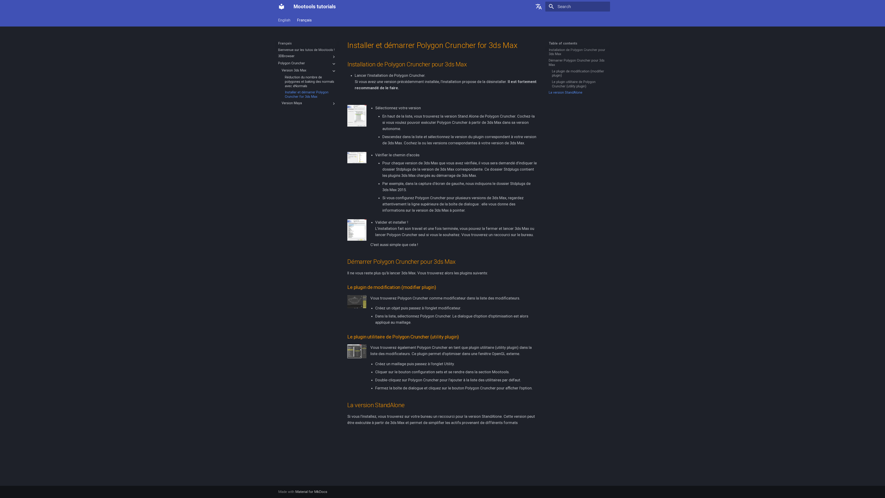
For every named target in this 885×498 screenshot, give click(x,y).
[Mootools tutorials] (281, 6)
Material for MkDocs (311, 492)
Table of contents (563, 43)
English (284, 20)
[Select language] (538, 6)
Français (304, 20)
